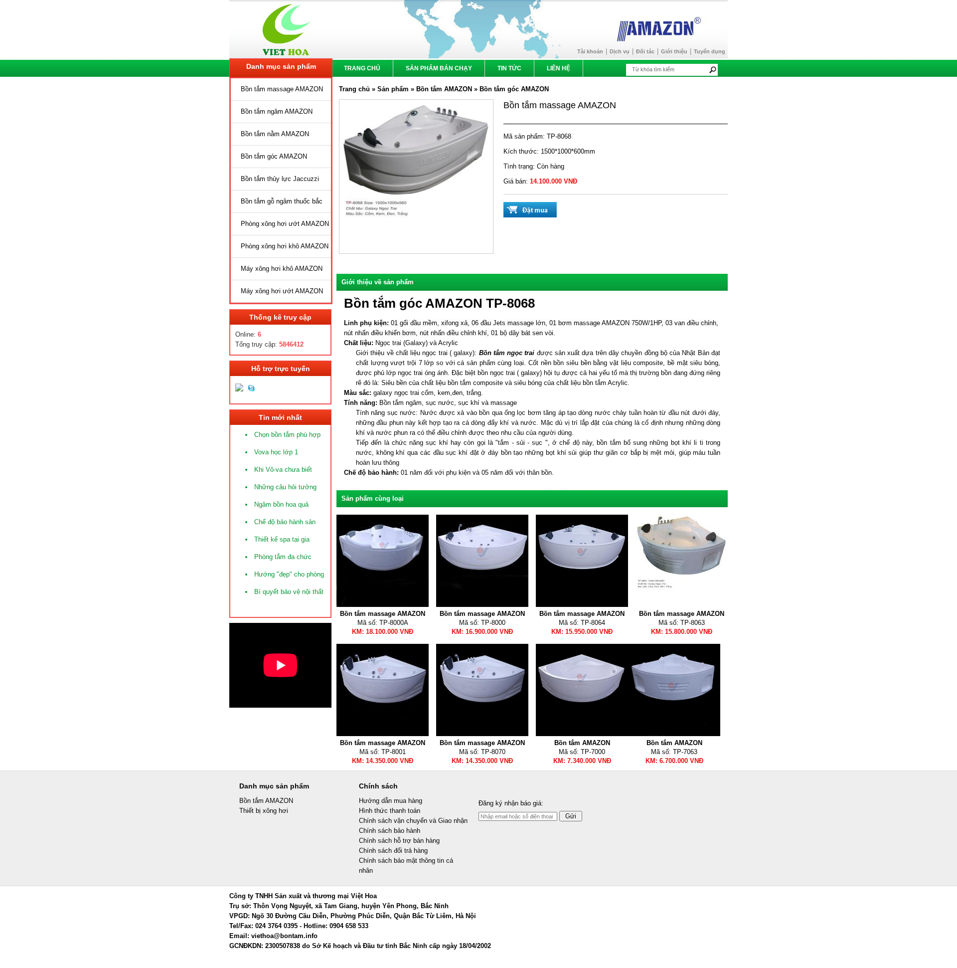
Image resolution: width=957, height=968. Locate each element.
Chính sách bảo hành (389, 830)
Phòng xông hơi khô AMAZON (284, 246)
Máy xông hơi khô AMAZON (281, 268)
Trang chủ (362, 68)
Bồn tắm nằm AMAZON (275, 134)
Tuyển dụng (709, 51)
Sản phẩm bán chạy (439, 68)
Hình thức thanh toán (389, 810)
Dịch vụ (620, 51)
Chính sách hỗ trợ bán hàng (399, 840)
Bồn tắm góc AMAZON (274, 156)
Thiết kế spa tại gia (282, 539)
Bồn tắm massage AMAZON (282, 89)
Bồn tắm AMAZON (444, 89)
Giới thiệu (674, 51)
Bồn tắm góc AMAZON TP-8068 (439, 303)
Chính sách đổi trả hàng (393, 850)
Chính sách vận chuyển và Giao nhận (413, 820)
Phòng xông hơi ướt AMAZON (285, 223)
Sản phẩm (394, 89)
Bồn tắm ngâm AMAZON (277, 111)
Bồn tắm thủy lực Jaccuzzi (280, 179)
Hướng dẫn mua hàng (390, 800)
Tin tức (509, 68)
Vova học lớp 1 (276, 452)
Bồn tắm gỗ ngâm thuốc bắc (281, 201)
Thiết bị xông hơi (263, 810)
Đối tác (645, 51)
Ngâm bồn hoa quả (281, 504)
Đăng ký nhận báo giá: (510, 803)
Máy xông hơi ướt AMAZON (282, 291)
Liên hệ (558, 68)
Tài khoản (590, 51)
